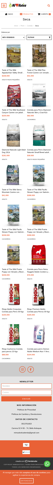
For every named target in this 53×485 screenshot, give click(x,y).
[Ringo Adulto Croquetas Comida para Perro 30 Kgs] (14, 295)
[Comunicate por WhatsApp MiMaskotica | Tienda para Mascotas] (47, 464)
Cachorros (31, 119)
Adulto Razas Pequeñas (11, 79)
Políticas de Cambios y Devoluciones (27, 414)
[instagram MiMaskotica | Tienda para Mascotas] (22, 369)
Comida (30, 26)
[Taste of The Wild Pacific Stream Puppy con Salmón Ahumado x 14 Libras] (14, 215)
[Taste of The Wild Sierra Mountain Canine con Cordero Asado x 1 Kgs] (14, 175)
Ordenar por (5, 32)
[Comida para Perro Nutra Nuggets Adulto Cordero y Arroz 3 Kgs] (39, 255)
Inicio (16, 26)
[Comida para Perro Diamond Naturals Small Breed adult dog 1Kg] (39, 135)
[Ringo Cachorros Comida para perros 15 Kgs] (14, 334)
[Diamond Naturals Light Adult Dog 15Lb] (14, 135)
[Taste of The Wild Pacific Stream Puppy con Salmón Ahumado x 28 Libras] (39, 175)
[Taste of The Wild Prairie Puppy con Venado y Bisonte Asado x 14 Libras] (14, 255)
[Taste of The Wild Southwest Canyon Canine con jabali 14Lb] (14, 95)
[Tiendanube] (26, 462)
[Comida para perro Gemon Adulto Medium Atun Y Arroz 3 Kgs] (39, 334)
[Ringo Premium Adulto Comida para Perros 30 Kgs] (39, 295)
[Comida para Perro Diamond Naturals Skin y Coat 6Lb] (39, 95)
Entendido (26, 481)
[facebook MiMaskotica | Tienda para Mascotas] (30, 369)
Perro (22, 26)
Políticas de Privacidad (26, 410)
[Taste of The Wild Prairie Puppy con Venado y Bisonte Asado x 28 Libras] (39, 215)
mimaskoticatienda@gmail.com (26, 433)
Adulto (29, 79)
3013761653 (26, 424)
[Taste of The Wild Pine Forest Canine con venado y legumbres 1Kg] (39, 56)
